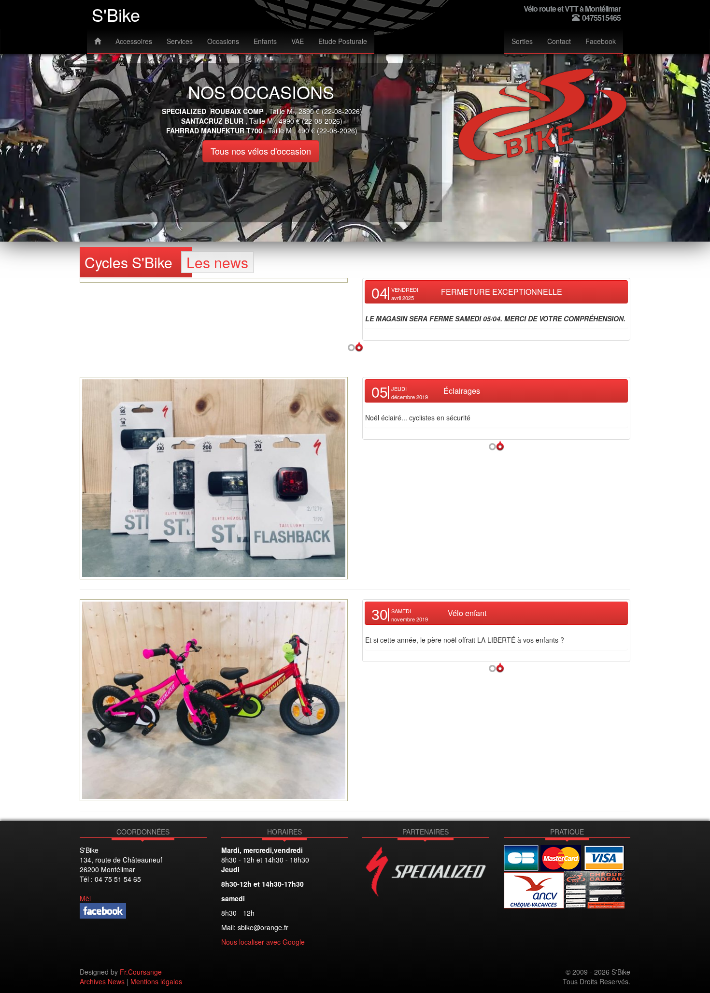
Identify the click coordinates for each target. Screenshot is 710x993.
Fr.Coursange (141, 972)
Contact (559, 41)
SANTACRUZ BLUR (212, 121)
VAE (297, 41)
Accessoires (133, 41)
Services (180, 41)
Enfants (265, 41)
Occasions (223, 41)
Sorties (522, 41)
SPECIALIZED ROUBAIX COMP (212, 111)
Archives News (102, 981)
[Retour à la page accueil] (97, 41)
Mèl (85, 898)
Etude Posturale (342, 41)
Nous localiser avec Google (263, 942)
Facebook (600, 41)
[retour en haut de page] (355, 345)
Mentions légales (156, 981)
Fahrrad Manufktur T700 (214, 130)
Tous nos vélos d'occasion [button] (261, 150)
